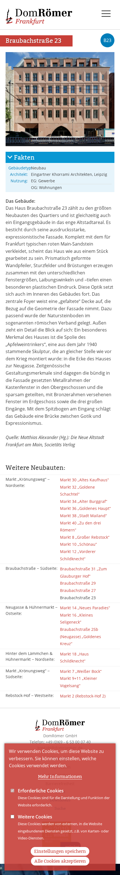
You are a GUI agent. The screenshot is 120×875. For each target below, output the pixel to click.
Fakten (24, 157)
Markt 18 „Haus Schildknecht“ (74, 657)
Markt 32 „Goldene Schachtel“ (77, 490)
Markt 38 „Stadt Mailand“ (83, 515)
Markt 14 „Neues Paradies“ (85, 607)
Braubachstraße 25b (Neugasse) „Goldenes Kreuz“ (80, 636)
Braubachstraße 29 (78, 583)
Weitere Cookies (35, 817)
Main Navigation (106, 14)
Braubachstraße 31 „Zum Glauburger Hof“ (83, 572)
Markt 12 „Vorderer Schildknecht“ (78, 555)
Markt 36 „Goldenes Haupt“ (85, 508)
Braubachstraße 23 (78, 597)
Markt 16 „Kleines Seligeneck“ (76, 618)
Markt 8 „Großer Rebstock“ (84, 537)
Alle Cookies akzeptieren (60, 861)
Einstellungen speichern (60, 851)
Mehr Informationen (60, 776)
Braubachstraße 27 (78, 590)
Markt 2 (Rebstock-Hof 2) (82, 696)
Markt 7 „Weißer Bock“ (81, 671)
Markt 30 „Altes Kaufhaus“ (84, 479)
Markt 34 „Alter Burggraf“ (83, 501)
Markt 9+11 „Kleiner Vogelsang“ (78, 682)
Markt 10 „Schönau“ (78, 544)
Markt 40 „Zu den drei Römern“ (80, 526)
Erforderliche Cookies (41, 791)
